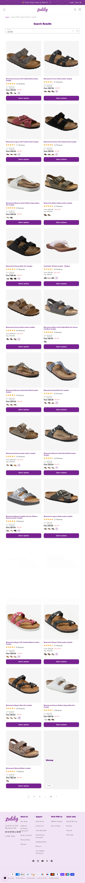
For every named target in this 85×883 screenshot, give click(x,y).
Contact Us (39, 826)
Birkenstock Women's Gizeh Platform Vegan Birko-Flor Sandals (23, 204)
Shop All (69, 830)
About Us (24, 817)
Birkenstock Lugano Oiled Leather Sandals (58, 516)
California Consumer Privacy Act (24, 828)
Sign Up (78, 2)
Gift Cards (69, 835)
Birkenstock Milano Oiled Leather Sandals (58, 203)
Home (7, 17)
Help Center (40, 821)
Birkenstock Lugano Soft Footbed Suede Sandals (22, 142)
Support (39, 817)
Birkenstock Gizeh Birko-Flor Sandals (56, 390)
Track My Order (41, 830)
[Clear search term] (73, 31)
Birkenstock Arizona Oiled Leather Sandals (20, 327)
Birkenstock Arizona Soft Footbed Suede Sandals (60, 142)
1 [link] (28, 796)
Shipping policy (54, 878)
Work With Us (56, 817)
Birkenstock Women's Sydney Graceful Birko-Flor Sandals (22, 582)
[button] (4, 9)
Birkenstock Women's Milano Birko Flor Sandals (60, 581)
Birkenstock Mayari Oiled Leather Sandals (58, 642)
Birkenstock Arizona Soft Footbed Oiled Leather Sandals (22, 79)
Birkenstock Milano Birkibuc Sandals (18, 768)
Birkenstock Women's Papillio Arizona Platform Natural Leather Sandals (21, 517)
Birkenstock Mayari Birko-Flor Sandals (19, 705)
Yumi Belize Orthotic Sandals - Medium (57, 266)
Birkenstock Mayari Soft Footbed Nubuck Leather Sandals (22, 643)
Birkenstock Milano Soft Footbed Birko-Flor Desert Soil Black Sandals (61, 328)
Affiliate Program (57, 821)
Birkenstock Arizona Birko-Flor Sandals (19, 266)
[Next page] (56, 796)
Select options (23, 98)
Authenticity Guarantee (40, 836)
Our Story (24, 821)
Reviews (69, 826)
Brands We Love (71, 821)
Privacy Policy (25, 840)
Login (72, 2)
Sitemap (49, 760)
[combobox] (42, 31)
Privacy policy (31, 878)
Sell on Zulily (55, 826)
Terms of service (42, 878)
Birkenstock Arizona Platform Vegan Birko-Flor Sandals (59, 706)
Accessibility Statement (40, 852)
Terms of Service (26, 835)
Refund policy (20, 878)
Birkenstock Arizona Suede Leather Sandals (20, 453)
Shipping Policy (41, 842)
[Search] (77, 31)
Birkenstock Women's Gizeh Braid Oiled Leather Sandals (22, 391)
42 (51, 796)
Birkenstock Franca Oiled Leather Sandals (58, 79)
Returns (38, 846)
